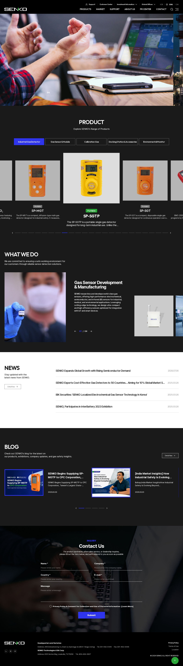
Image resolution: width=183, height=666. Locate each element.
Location (175, 649)
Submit (91, 615)
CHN (176, 4)
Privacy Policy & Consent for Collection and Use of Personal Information (86, 606)
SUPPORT (114, 9)
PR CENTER (145, 9)
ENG (171, 4)
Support (92, 4)
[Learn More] (127, 606)
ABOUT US (129, 9)
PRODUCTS (85, 9)
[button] (6, 93)
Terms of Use (173, 646)
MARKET (100, 9)
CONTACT (161, 9)
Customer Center (106, 4)
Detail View (11, 387)
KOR (161, 4)
